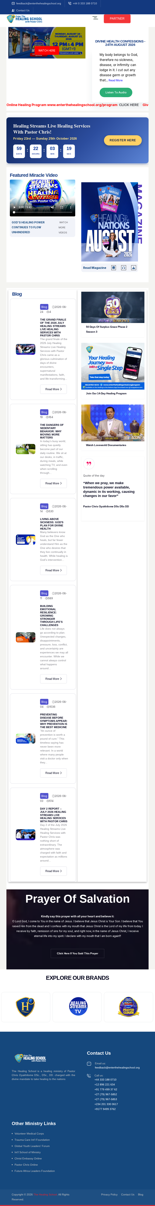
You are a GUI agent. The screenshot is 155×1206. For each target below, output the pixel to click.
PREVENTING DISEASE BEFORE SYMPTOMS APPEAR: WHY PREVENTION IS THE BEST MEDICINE (53, 721)
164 (51, 417)
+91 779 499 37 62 (106, 1089)
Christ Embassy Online (28, 1158)
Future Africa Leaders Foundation (35, 1170)
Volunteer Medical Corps (29, 1133)
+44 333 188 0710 (105, 1079)
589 (50, 598)
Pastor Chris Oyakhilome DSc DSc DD (106, 506)
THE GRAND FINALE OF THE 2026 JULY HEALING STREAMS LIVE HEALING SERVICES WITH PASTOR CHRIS (53, 327)
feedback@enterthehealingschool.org (38, 3)
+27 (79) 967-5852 (106, 1094)
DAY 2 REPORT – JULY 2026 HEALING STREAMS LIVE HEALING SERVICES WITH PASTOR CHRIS (53, 815)
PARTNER (117, 18)
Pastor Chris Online (26, 1164)
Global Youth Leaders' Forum (32, 1146)
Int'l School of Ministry (28, 1152)
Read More (115, 80)
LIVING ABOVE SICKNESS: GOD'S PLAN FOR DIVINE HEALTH (51, 524)
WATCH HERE (46, 50)
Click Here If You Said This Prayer (77, 953)
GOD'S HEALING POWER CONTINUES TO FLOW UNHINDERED (28, 227)
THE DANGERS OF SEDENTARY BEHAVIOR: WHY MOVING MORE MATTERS (52, 431)
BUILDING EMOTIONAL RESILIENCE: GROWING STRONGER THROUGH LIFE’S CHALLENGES (51, 616)
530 (51, 511)
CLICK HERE (112, 105)
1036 (52, 706)
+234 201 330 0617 (106, 1104)
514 (51, 800)
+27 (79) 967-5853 (106, 1099)
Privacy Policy (109, 1194)
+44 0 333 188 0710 (85, 3)
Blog (44, 306)
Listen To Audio (115, 92)
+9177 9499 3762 (105, 1109)
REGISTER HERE (123, 140)
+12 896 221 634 (105, 1084)
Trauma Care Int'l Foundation (32, 1139)
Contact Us (22, 10)
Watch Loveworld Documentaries (106, 445)
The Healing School (45, 1194)
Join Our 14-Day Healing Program (106, 393)
